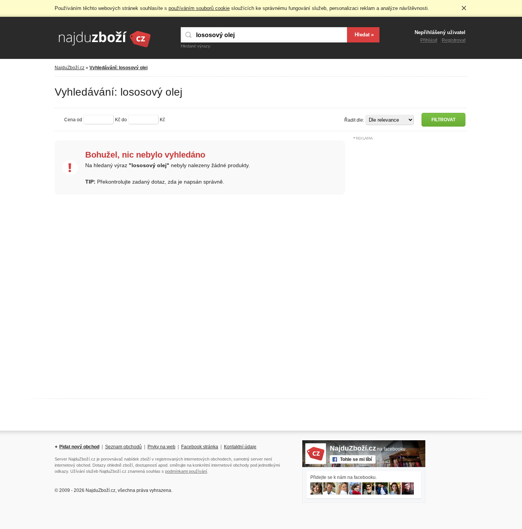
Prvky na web (161, 446)
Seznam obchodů (123, 446)
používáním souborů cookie (199, 8)
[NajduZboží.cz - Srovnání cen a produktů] (104, 47)
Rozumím (463, 8)
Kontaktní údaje (240, 446)
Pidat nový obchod (79, 446)
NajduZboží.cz (69, 67)
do (124, 119)
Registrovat (453, 40)
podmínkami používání (186, 471)
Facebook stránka (199, 446)
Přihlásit (428, 40)
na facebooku (367, 449)
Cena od (73, 119)
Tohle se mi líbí (356, 459)
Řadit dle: (354, 120)
